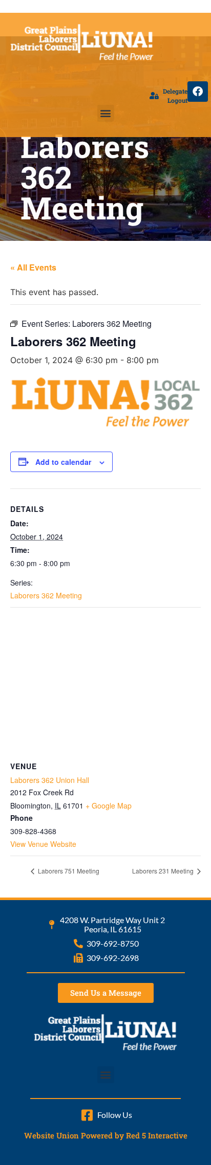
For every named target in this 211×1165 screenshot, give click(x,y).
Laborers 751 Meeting (67, 870)
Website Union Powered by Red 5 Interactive (105, 1135)
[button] (105, 113)
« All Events (33, 267)
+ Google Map (109, 805)
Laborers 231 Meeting (163, 870)
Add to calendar (63, 462)
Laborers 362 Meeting (46, 595)
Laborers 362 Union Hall (49, 780)
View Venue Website (43, 844)
